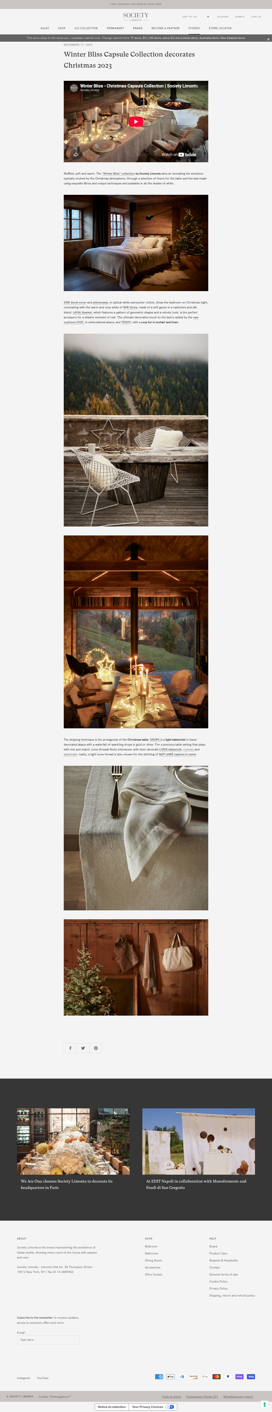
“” (111, 173)
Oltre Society (153, 1274)
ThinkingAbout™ (60, 1397)
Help (212, 1238)
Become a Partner (166, 28)
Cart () (256, 17)
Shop (149, 1238)
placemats (70, 754)
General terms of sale (223, 1274)
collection (128, 173)
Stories (194, 28)
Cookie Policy (218, 1281)
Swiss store (190, 38)
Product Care (218, 1253)
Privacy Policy (218, 1288)
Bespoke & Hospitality (223, 1260)
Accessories (152, 1267)
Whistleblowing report (238, 1397)
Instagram (23, 1378)
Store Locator (220, 28)
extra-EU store (172, 38)
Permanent (115, 28)
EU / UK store (152, 38)
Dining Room (153, 1260)
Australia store (209, 38)
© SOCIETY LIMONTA (19, 1396)
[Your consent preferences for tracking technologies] (265, 1405)
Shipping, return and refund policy (232, 1295)
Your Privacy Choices (147, 1407)
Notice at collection (112, 1407)
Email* (21, 1333)
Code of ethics (171, 1397)
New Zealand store (232, 38)
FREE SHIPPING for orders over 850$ (136, 4)
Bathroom (151, 1253)
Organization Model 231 (202, 1397)
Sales (45, 28)
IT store (136, 38)
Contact (214, 1267)
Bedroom (151, 1246)
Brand (138, 28)
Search (239, 17)
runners (189, 749)
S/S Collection (86, 28)
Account (223, 17)
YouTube (42, 1378)
